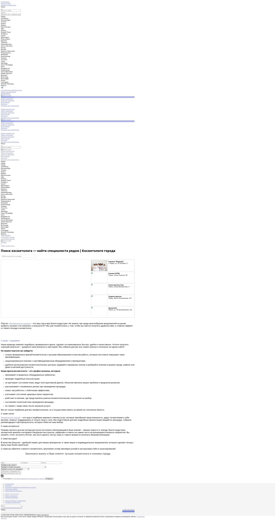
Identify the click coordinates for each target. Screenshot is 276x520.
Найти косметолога (7, 109)
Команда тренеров (7, 112)
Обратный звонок (128, 511)
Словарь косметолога (8, 5)
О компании (5, 2)
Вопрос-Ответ (6, 3)
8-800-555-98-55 (129, 510)
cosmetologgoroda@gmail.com (11, 90)
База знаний (5, 114)
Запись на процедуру (8, 92)
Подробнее (141, 516)
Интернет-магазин (11, 497)
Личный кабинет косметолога (15, 501)
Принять (4, 518)
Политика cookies (11, 489)
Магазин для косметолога (10, 118)
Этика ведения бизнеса (13, 491)
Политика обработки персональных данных (20, 487)
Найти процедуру (7, 111)
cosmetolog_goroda (7, 237)
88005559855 (5, 94)
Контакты (4, 116)
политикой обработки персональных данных (28, 479)
